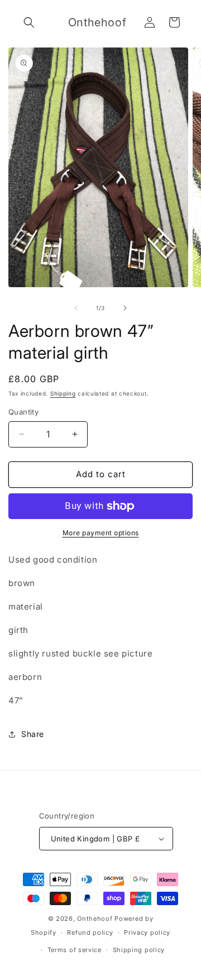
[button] (29, 22)
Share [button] (32, 734)
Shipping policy (139, 950)
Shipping (63, 393)
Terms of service (74, 950)
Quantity (23, 411)
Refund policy (90, 932)
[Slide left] (76, 308)
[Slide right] (125, 308)
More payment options (101, 533)
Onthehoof (94, 918)
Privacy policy (147, 932)
